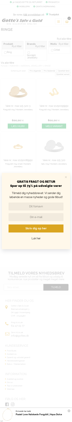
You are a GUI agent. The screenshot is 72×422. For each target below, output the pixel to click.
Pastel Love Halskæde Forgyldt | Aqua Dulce (39, 414)
